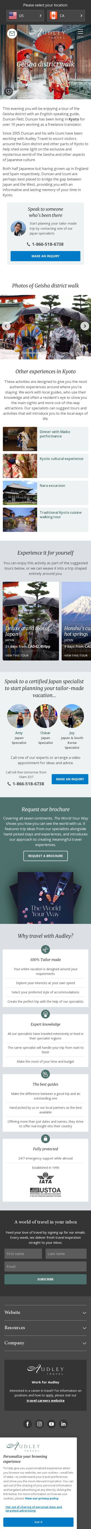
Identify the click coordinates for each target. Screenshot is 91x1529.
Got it (38, 1522)
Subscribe (45, 1279)
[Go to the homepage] (47, 33)
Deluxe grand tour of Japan (27, 631)
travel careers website (45, 1400)
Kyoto (74, 119)
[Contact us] (12, 34)
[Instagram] (39, 1424)
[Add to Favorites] (8, 91)
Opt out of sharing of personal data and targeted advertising (34, 1508)
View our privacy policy (42, 1498)
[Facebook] (27, 1424)
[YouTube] (51, 1424)
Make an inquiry (45, 256)
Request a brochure (45, 856)
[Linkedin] (63, 1424)
